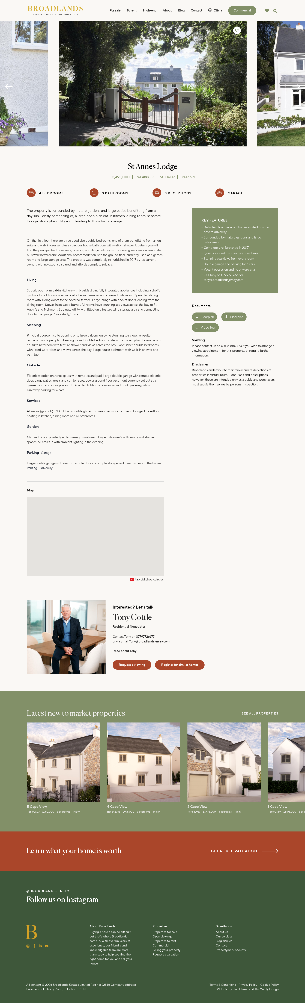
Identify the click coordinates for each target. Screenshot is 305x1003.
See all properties (260, 714)
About (167, 10)
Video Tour (208, 328)
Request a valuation (165, 955)
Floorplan (207, 317)
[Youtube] (46, 946)
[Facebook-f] (34, 946)
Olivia (218, 10)
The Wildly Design (267, 989)
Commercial (242, 10)
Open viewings (162, 937)
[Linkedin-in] (40, 946)
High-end (150, 10)
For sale (115, 10)
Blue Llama (240, 989)
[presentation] (9, 86)
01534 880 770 (231, 346)
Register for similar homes (179, 665)
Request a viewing (132, 665)
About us (222, 932)
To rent (132, 10)
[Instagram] (28, 946)
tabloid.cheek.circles (149, 579)
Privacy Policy (248, 985)
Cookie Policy (269, 985)
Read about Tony (124, 651)
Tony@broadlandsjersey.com (149, 641)
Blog (181, 10)
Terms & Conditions (223, 985)
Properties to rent (164, 941)
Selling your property (166, 950)
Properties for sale (164, 932)
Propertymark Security (231, 950)
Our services (224, 937)
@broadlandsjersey (48, 891)
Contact (196, 10)
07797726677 (145, 637)
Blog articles (224, 941)
